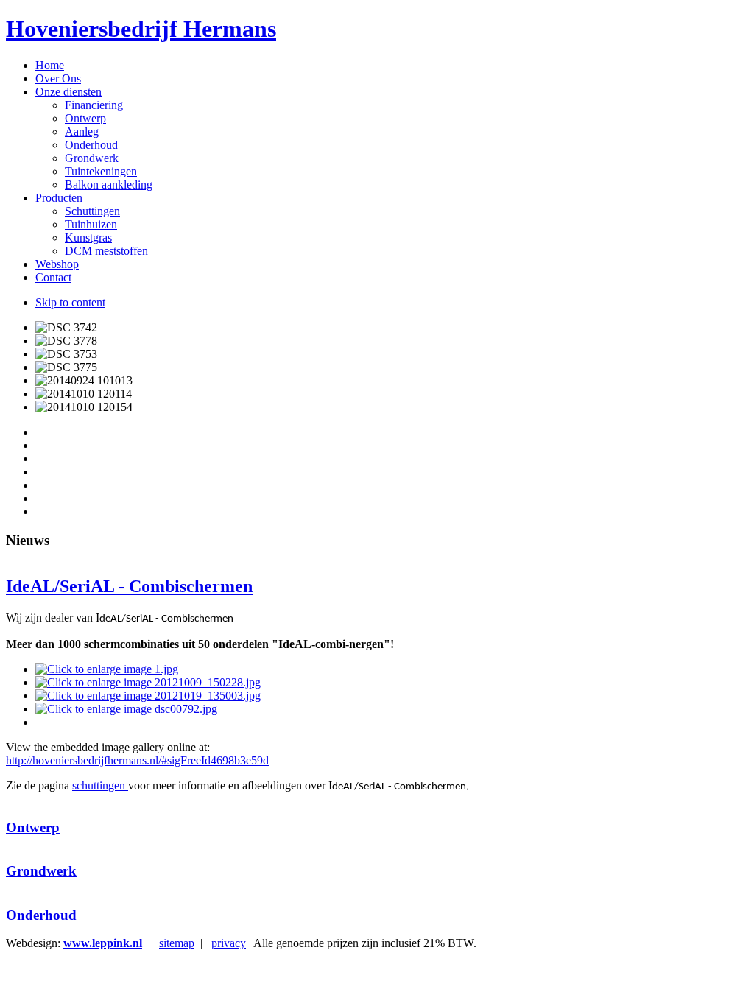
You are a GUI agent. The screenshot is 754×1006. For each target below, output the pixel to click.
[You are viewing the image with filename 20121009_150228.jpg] (148, 682)
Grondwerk (41, 871)
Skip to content (70, 302)
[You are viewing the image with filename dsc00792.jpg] (126, 709)
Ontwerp (33, 827)
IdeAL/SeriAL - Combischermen (129, 586)
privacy (228, 943)
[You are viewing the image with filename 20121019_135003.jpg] (148, 695)
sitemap (176, 943)
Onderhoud (41, 915)
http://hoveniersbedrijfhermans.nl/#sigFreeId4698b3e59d (137, 760)
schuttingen (100, 785)
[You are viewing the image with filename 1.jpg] (106, 669)
